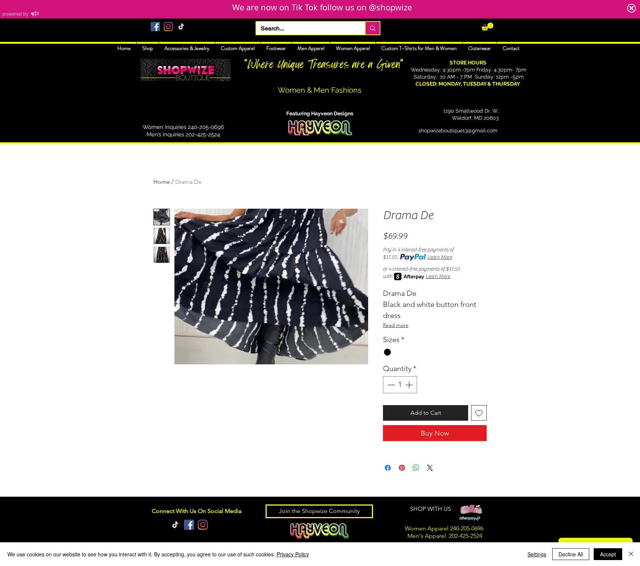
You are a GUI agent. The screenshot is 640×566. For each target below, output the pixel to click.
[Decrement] (390, 385)
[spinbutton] (400, 385)
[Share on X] (430, 467)
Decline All (571, 554)
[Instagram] (168, 26)
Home (161, 181)
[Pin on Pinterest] (401, 467)
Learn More (439, 257)
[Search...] (372, 28)
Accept (608, 554)
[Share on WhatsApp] (415, 467)
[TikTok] (181, 26)
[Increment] (409, 385)
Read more (396, 325)
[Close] (631, 554)
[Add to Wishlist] (479, 413)
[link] (487, 26)
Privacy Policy (293, 554)
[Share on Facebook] (387, 467)
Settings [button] (536, 554)
